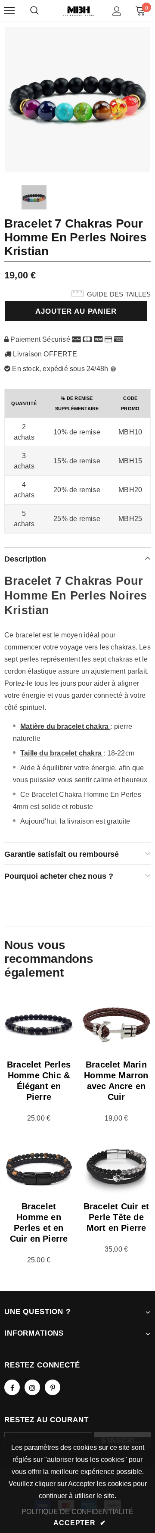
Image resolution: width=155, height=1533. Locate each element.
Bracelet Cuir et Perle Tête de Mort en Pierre (116, 1217)
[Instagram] (32, 1387)
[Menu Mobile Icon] (9, 11)
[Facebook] (12, 1387)
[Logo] (78, 10)
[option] (77, 99)
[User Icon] (116, 11)
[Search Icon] (34, 10)
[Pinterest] (52, 1387)
